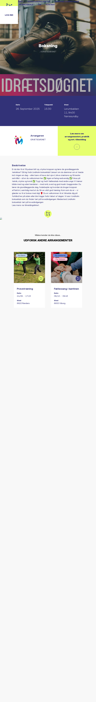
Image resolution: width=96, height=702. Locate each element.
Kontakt (50, 4)
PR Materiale (26, 4)
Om (39, 4)
